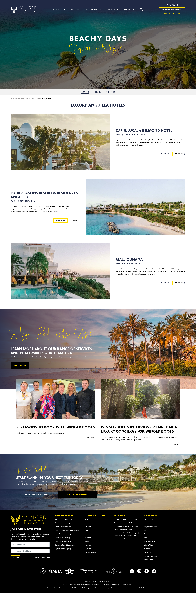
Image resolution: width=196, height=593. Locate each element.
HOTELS (85, 92)
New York (88, 538)
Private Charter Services (63, 527)
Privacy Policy (148, 560)
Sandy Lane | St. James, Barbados (124, 523)
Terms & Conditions (150, 556)
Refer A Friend (148, 545)
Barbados (88, 527)
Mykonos (88, 534)
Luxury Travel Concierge (62, 538)
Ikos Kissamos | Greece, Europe (124, 539)
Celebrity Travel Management (64, 523)
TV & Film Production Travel (64, 519)
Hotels (73, 9)
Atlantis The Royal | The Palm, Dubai (126, 519)
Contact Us (147, 552)
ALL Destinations (90, 552)
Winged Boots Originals (151, 527)
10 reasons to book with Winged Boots (55, 427)
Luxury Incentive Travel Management (67, 530)
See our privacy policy (42, 558)
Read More (179, 154)
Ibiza (86, 530)
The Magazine (148, 534)
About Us (127, 9)
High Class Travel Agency (63, 549)
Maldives (87, 523)
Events (146, 538)
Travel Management (92, 9)
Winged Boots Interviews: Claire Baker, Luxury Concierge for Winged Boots (140, 429)
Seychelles (88, 549)
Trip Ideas (147, 530)
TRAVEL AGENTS (172, 5)
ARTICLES (110, 92)
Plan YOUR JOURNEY (172, 10)
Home (13, 99)
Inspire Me (112, 9)
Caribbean (29, 99)
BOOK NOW (165, 154)
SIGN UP (15, 558)
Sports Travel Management (63, 541)
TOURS (97, 92)
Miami (87, 541)
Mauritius (88, 545)
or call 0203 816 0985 (171, 14)
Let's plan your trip (35, 494)
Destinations (58, 9)
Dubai (86, 519)
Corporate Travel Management (65, 545)
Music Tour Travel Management (65, 534)
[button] (64, 9)
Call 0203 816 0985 (77, 494)
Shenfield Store (149, 519)
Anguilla (37, 99)
